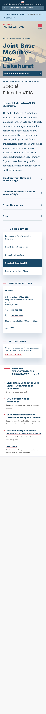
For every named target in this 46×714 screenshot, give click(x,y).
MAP (12, 328)
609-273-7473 (17, 316)
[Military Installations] (13, 27)
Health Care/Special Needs (18, 247)
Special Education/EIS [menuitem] (16, 73)
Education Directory (14, 255)
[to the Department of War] (22, 2)
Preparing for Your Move (16, 271)
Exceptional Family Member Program (18, 237)
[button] (23, 8)
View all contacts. (13, 354)
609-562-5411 (16, 310)
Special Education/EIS (16, 263)
